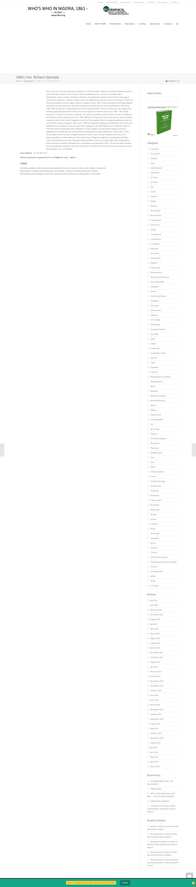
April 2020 (154, 700)
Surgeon (154, 547)
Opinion (154, 434)
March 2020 (155, 705)
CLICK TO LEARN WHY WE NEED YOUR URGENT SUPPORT (91, 882)
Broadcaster (156, 210)
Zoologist (154, 585)
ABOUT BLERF (111, 2)
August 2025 (155, 619)
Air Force (154, 177)
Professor (155, 491)
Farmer (153, 291)
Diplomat (154, 248)
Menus (153, 405)
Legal (153, 362)
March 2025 (155, 633)
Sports (153, 543)
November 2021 (156, 657)
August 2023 (155, 638)
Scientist (154, 524)
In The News (155, 320)
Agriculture (155, 172)
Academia (155, 149)
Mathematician (157, 381)
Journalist (154, 334)
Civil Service (155, 225)
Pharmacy (155, 448)
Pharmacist (155, 443)
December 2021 (156, 652)
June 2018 (154, 752)
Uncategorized (157, 571)
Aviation (154, 196)
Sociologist (155, 533)
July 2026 (153, 600)
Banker (153, 201)
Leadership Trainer (158, 353)
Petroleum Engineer (158, 438)
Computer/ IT (156, 234)
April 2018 (154, 762)
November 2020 (156, 686)
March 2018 (155, 766)
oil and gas (155, 429)
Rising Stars (155, 510)
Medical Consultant (158, 396)
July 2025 (153, 624)
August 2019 (155, 724)
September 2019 (157, 719)
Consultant (155, 244)
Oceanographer (157, 419)
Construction (156, 239)
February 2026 (156, 610)
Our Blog (150, 2)
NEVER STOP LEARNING (160, 801)
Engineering (155, 267)
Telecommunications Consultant (164, 562)
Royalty (153, 514)
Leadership (155, 348)
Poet (152, 462)
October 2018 (155, 733)
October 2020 (155, 690)
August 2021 (155, 662)
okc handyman (156, 834)
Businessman (156, 215)
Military (154, 410)
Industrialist (155, 324)
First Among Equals (158, 296)
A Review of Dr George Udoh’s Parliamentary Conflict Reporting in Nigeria (161, 809)
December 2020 (156, 681)
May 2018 (154, 757)
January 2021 (155, 676)
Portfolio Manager (158, 481)
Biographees (29, 81)
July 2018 (153, 747)
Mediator (154, 391)
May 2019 (154, 728)
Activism (154, 158)
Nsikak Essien (156, 789)
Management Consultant (160, 377)
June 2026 (154, 605)
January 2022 (155, 648)
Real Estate (155, 505)
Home (100, 2)
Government (156, 310)
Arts (152, 187)
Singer (153, 529)
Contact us (174, 2)
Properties (155, 495)
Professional (156, 486)
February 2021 (156, 671)
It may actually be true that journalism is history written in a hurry (163, 863)
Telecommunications (159, 557)
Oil (152, 424)
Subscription (162, 2)
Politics (153, 476)
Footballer (155, 301)
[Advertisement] (98, 52)
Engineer (154, 263)
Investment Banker (158, 329)
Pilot (152, 457)
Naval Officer (156, 415)
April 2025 (154, 629)
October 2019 (155, 714)
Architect (154, 182)
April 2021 (154, 667)
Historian (154, 315)
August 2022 (155, 643)
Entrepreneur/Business (160, 277)
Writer (153, 576)
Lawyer (153, 343)
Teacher (154, 552)
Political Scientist (157, 472)
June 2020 (154, 695)
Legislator (155, 367)
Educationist (155, 258)
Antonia (153, 826)
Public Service (156, 500)
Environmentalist (157, 282)
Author (153, 191)
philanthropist (156, 453)
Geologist (154, 305)
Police (153, 467)
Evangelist (155, 286)
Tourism (154, 566)
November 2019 (156, 709)
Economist (155, 253)
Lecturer (154, 358)
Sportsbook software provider (162, 841)
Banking (154, 206)
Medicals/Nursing (158, 400)
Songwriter (155, 538)
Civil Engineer (156, 220)
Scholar (154, 519)
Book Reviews (125, 2)
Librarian (154, 372)
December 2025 (156, 614)
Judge (153, 339)
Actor (153, 163)
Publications (139, 2)
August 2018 (155, 743)
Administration (157, 168)
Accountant (155, 153)
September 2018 (157, 738)
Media (153, 386)
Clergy (153, 229)
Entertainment (156, 272)
